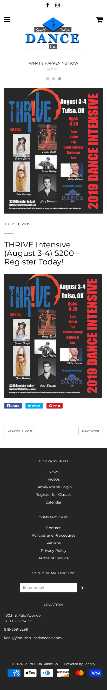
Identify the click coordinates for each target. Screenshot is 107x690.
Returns (53, 543)
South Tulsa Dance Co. (41, 664)
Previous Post (20, 431)
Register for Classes (53, 494)
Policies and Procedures (53, 535)
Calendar (53, 502)
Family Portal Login (54, 487)
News (53, 471)
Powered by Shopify (79, 664)
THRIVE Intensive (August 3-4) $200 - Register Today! (41, 253)
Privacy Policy (53, 550)
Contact (53, 528)
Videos (54, 479)
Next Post (90, 431)
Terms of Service (53, 558)
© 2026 (17, 664)
